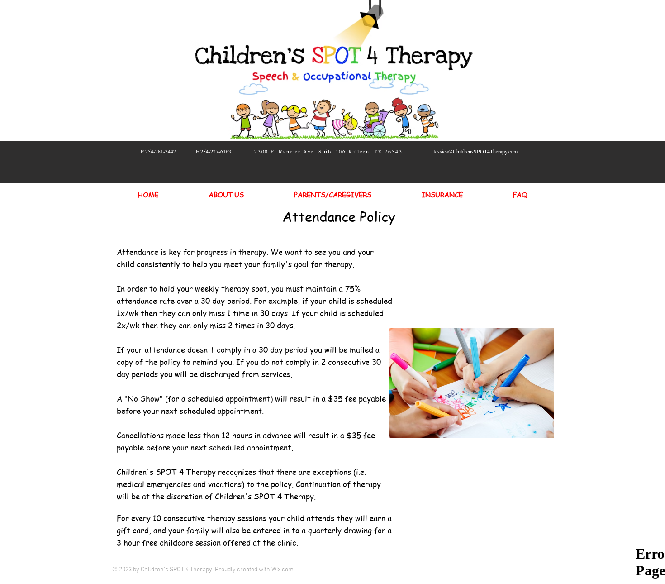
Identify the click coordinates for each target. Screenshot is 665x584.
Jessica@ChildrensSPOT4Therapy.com (475, 151)
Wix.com (282, 570)
